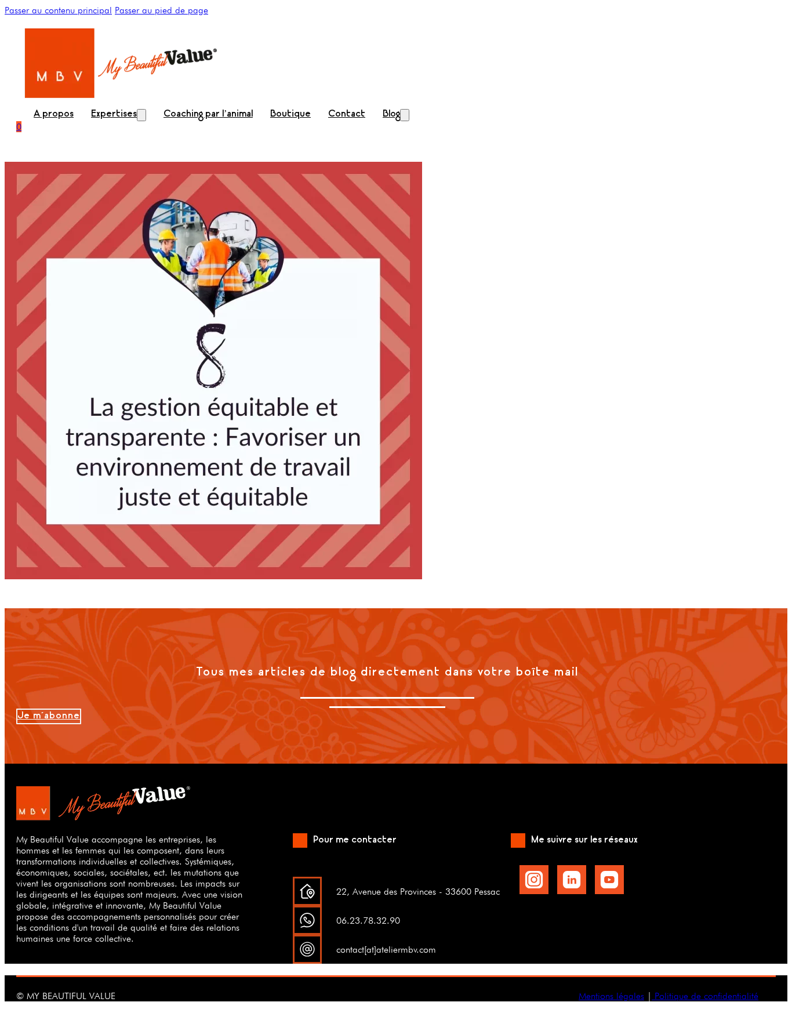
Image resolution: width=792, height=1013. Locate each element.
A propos (54, 114)
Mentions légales (611, 995)
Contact (346, 114)
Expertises (114, 114)
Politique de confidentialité (705, 995)
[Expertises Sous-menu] (141, 115)
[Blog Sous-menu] (404, 115)
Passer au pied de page (161, 10)
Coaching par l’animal (208, 114)
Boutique (290, 114)
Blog (391, 114)
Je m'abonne (48, 716)
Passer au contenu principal (58, 10)
